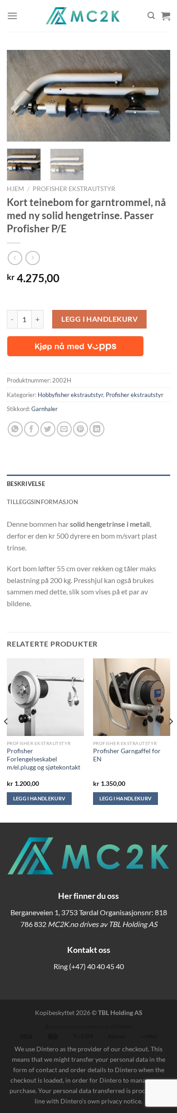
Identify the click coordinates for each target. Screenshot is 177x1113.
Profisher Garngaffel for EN (127, 755)
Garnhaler (44, 408)
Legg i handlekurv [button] (39, 798)
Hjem (15, 188)
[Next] (156, 96)
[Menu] (12, 16)
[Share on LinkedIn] (96, 429)
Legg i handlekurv (99, 318)
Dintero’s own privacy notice (100, 1101)
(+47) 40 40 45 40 (96, 966)
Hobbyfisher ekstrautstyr (70, 394)
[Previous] (21, 96)
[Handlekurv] (165, 16)
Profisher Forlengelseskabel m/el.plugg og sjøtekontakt (43, 758)
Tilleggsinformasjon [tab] (42, 501)
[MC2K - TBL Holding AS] (83, 16)
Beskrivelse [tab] (26, 483)
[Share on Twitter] (47, 429)
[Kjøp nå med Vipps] (75, 346)
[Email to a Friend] (64, 429)
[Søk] (151, 16)
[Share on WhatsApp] (15, 429)
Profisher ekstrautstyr (74, 188)
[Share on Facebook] (31, 429)
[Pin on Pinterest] (80, 429)
